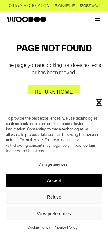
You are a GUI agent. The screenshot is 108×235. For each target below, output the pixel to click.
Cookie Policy (38, 227)
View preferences (54, 213)
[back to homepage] (26, 19)
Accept (54, 180)
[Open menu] (97, 19)
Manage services (52, 164)
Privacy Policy (65, 227)
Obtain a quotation (29, 5)
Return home (54, 92)
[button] (99, 102)
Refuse (54, 196)
